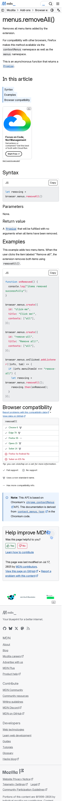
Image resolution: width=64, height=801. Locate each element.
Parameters (13, 206)
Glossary (8, 753)
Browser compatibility (17, 100)
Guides (7, 741)
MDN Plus (9, 668)
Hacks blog (9, 759)
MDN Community (13, 690)
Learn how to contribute (19, 552)
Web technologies (13, 729)
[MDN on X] (16, 628)
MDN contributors (26, 566)
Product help (10, 674)
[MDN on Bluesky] (10, 628)
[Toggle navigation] (58, 4)
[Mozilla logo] (13, 771)
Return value (14, 221)
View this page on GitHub (20, 571)
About (6, 644)
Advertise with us (13, 662)
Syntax (8, 89)
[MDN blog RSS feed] (28, 628)
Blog (5, 650)
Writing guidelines (13, 701)
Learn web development (17, 735)
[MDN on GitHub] (5, 628)
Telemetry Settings (14, 784)
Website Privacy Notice (16, 779)
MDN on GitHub (12, 713)
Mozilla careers (12, 656)
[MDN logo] (9, 613)
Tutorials (8, 747)
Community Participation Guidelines (23, 789)
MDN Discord (11, 707)
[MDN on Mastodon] (22, 628)
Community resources (16, 695)
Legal (34, 784)
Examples (10, 94)
